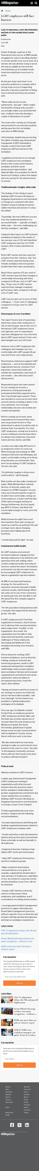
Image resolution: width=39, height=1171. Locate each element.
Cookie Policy (9, 1102)
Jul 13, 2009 (4, 42)
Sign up (19, 983)
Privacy (26, 1099)
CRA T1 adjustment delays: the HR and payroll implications (26, 1000)
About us (26, 1097)
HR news (8, 11)
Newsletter (27, 1087)
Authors (7, 1107)
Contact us (8, 1099)
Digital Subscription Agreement (8, 1091)
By (6, 39)
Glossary (7, 1087)
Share (3, 46)
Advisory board (9, 1112)
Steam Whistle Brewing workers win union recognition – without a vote (24, 1011)
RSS (6, 1115)
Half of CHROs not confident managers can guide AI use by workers (25, 1032)
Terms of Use (27, 1089)
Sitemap (26, 1112)
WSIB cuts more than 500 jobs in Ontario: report (25, 1021)
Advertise (7, 1097)
